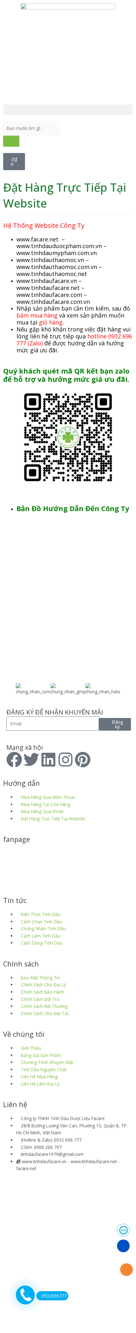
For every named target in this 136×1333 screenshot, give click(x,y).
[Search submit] (11, 141)
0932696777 (54, 1296)
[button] (68, 110)
